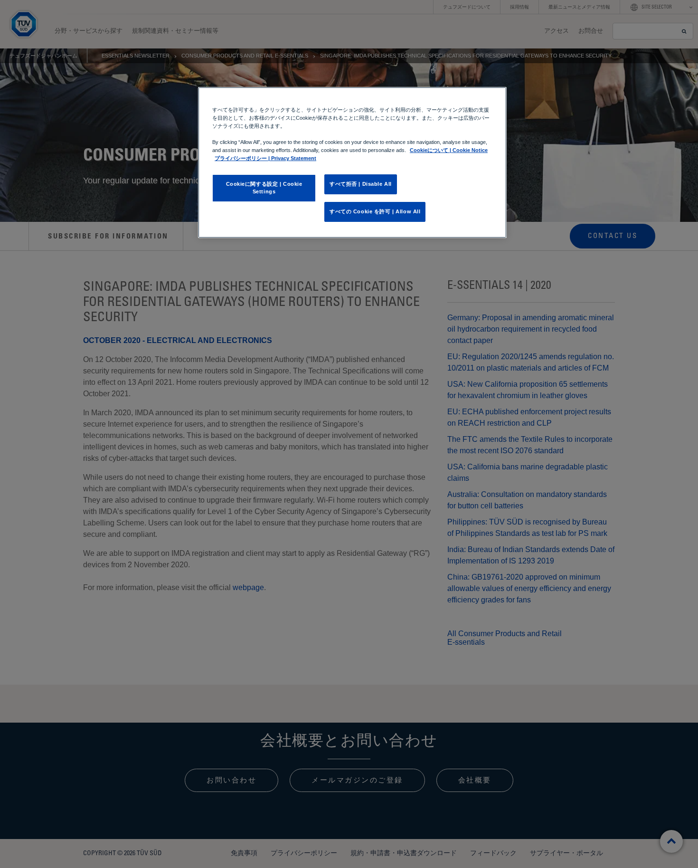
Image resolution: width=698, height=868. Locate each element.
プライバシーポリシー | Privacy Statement (265, 158)
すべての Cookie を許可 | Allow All (375, 211)
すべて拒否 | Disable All (361, 184)
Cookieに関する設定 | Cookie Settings (264, 187)
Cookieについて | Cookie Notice (449, 150)
